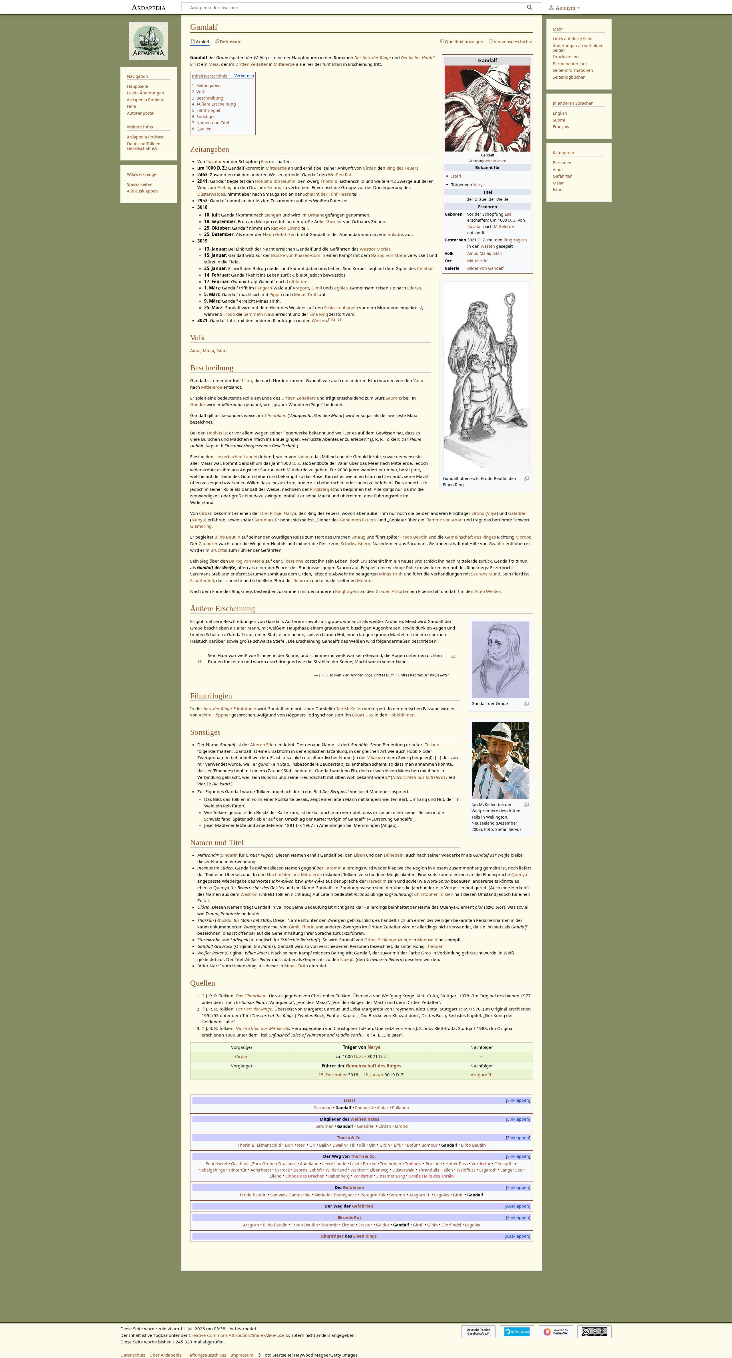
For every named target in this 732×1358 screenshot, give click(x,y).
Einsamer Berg (390, 1176)
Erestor (365, 1225)
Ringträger (332, 1236)
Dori (289, 1145)
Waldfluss (466, 1170)
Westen (488, 246)
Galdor (382, 1225)
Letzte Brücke (363, 1163)
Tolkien (432, 744)
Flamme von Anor (443, 520)
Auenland (309, 1163)
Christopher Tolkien (433, 894)
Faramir (333, 868)
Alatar (382, 1107)
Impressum (241, 1355)
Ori (312, 1145)
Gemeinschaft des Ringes (470, 537)
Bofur (412, 1145)
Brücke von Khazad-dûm (295, 255)
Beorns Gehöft (308, 1170)
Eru (364, 561)
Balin (324, 1145)
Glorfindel (451, 1225)
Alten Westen (487, 591)
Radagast (364, 1107)
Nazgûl (347, 959)
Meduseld (427, 939)
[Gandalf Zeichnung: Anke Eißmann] (487, 108)
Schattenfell (202, 580)
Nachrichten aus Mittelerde (419, 777)
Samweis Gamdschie (290, 1195)
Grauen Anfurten (392, 591)
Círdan (369, 168)
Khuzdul (224, 920)
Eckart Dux (362, 715)
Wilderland (336, 1170)
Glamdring (201, 526)
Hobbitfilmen (401, 715)
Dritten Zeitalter (251, 64)
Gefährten (353, 1187)
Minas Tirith (306, 294)
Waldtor (358, 1170)
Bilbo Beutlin (282, 181)
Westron (248, 894)
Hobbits (214, 433)
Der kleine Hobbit (418, 57)
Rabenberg (339, 1176)
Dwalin (339, 1145)
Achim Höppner (214, 715)
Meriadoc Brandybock (335, 1195)
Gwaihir (334, 221)
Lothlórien (297, 281)
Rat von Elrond (285, 228)
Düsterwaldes (211, 194)
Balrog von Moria (388, 255)
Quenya (519, 874)
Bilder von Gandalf (485, 268)
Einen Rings (365, 1236)
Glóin (384, 1145)
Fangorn (263, 288)
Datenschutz (132, 1355)
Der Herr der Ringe (372, 57)
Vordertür (481, 1163)
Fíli (352, 1145)
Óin (372, 1145)
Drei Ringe (270, 513)
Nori (301, 1145)
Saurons (394, 398)
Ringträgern (515, 240)
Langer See (511, 1170)
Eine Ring (318, 314)
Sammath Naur (259, 314)
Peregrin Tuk (373, 1195)
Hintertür (238, 1170)
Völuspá (375, 757)
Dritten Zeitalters (298, 398)
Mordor (523, 537)
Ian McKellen (350, 708)
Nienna (304, 456)
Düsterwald (403, 1170)
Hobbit (261, 181)
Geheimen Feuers (358, 520)
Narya (479, 184)
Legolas (340, 288)
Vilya (492, 513)
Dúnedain (393, 855)
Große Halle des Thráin (431, 1176)
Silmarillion (275, 415)
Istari (456, 176)
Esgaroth (488, 1170)
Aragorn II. (481, 1074)
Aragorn (301, 288)
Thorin (308, 927)
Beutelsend (216, 1163)
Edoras (414, 288)
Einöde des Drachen (305, 1176)
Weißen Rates (365, 1119)
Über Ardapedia (166, 1355)
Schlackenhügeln (341, 307)
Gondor (197, 404)
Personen (562, 162)
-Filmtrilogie (229, 708)
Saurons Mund (485, 574)
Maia (213, 64)
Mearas (364, 580)
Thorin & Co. (349, 1137)
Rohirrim (302, 580)
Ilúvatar (474, 226)
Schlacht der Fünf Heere (327, 194)
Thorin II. (330, 181)
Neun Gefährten (279, 234)
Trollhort (413, 1163)
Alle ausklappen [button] (142, 191)
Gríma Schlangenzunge (387, 939)
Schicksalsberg (355, 543)
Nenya (198, 520)
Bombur (429, 1145)
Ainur (472, 253)
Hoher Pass (456, 1163)
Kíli (362, 1145)
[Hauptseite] (148, 40)
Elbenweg (379, 1170)
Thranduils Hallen (435, 1170)
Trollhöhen (390, 1163)
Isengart (272, 215)
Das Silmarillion (251, 995)
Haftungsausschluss (206, 1355)
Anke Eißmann (495, 161)
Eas (508, 214)
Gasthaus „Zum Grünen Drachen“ (263, 1163)
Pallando (400, 1107)
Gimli (316, 288)
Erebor (223, 187)
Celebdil (425, 268)
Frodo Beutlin (413, 537)
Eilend (276, 1176)
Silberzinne (292, 561)
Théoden (434, 946)
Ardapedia (149, 7)
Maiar (485, 253)
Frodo (229, 314)
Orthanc (316, 215)
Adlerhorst (260, 1170)
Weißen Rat (339, 174)
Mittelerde (504, 226)
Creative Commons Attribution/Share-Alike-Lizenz (239, 1335)
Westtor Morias (375, 249)
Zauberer (208, 543)
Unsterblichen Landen (236, 456)
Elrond (478, 513)
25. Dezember (332, 1074)
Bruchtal (218, 550)
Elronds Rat (349, 1217)
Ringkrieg (319, 489)
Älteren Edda (263, 744)
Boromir (397, 1195)
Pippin (275, 294)
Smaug (274, 187)
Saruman (263, 520)
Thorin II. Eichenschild (259, 1145)
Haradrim (377, 881)
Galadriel (517, 513)
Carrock (282, 1170)
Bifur (398, 1145)
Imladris (395, 234)
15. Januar (373, 1074)
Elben (359, 855)
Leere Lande (334, 1163)
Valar (418, 380)
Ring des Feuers (402, 168)
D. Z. (512, 220)
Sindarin (229, 855)
